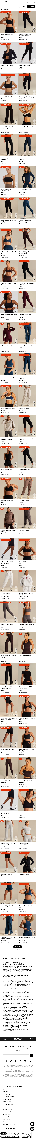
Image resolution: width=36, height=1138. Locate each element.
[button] (3, 1133)
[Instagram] (6, 1061)
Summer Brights (7, 1107)
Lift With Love (6, 1094)
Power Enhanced (7, 1099)
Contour (16, 1024)
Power (24, 1006)
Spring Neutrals (7, 1102)
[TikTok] (11, 1061)
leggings (10, 983)
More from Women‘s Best (13, 1086)
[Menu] (2, 2)
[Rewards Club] (32, 1129)
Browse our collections (9, 1028)
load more (17, 946)
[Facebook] (15, 1061)
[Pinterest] (25, 1061)
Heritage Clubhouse (8, 1109)
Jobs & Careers (7, 1119)
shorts (16, 984)
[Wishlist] (30, 2)
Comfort (27, 1021)
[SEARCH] (27, 2)
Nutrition (22, 6)
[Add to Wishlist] (16, 28)
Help (4, 1082)
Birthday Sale (6, 1114)
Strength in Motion (8, 1104)
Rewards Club (6, 1117)
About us (5, 1122)
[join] (31, 1055)
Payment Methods (10, 1128)
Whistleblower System (9, 1124)
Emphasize (29, 1011)
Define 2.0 (13, 1009)
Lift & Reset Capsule (8, 1096)
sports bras (26, 983)
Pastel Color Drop (7, 1112)
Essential (23, 1014)
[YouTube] (20, 1061)
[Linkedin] (30, 1061)
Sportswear (31, 6)
